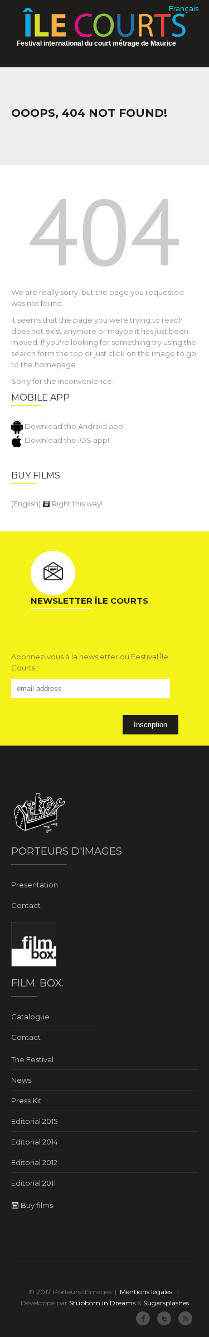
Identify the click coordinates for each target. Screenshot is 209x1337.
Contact (26, 905)
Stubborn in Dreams (102, 1303)
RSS (185, 1318)
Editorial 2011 (33, 1182)
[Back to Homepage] (104, 235)
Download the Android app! (74, 426)
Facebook (143, 1318)
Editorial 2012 (34, 1162)
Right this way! (76, 503)
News (21, 1079)
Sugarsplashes (166, 1303)
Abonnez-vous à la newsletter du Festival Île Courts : (89, 662)
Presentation (34, 884)
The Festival (32, 1059)
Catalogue (30, 1016)
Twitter (164, 1318)
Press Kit (26, 1100)
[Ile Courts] (104, 22)
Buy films (36, 1205)
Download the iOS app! (66, 440)
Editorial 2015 (34, 1121)
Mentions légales (146, 1291)
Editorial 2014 (34, 1141)
